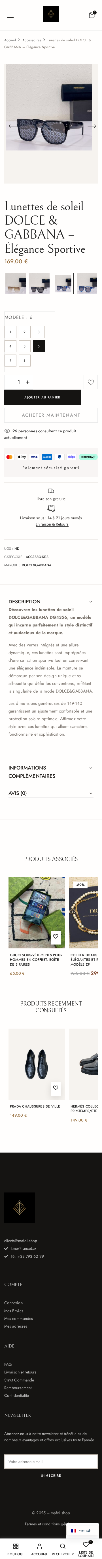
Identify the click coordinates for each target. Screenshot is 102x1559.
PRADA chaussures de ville (35, 1106)
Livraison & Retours (52, 524)
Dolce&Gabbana (37, 565)
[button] (92, 15)
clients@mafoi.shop (20, 1240)
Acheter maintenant (51, 415)
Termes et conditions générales (51, 1524)
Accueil (10, 40)
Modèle (19, 317)
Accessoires (31, 40)
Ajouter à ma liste (91, 382)
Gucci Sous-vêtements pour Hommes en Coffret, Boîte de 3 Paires (36, 960)
